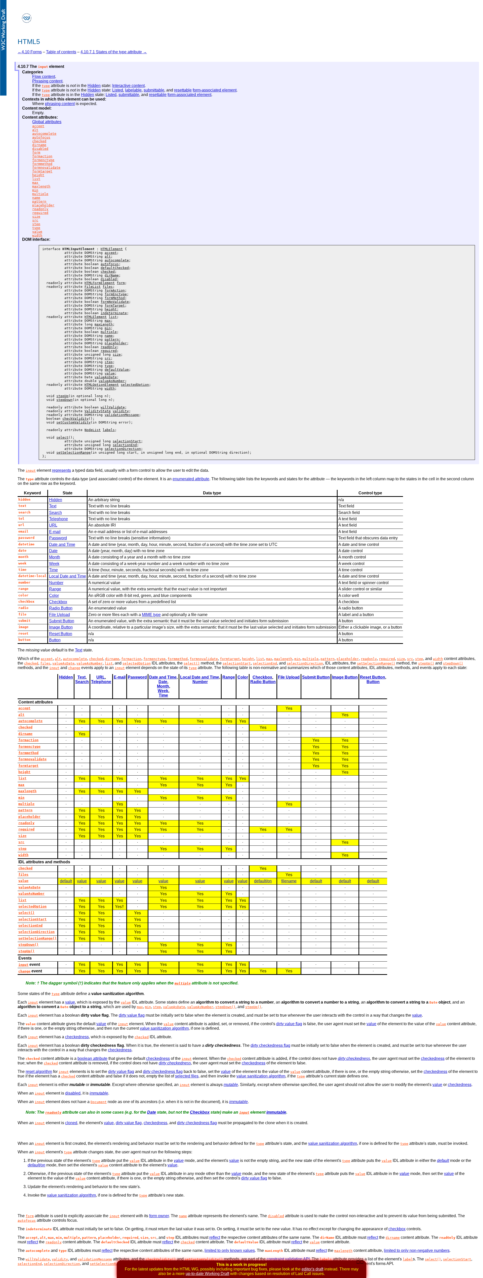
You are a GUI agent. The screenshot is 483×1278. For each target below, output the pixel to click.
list (36, 179)
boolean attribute (92, 1058)
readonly (40, 209)
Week (54, 563)
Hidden (94, 85)
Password (58, 538)
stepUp (62, 396)
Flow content (43, 76)
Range (55, 589)
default (66, 881)
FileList (93, 287)
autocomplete (44, 133)
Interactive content (128, 85)
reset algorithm (39, 1071)
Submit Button (61, 621)
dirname (39, 145)
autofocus (41, 137)
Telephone (58, 519)
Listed (117, 90)
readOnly (109, 347)
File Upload (59, 614)
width (37, 235)
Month (54, 557)
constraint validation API (288, 1259)
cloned (71, 1123)
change (74, 668)
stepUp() (426, 663)
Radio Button (60, 608)
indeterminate (114, 313)
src (35, 220)
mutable (231, 1084)
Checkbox (58, 602)
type (46, 86)
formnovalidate (46, 167)
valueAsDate (106, 377)
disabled (40, 149)
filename (289, 881)
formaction (42, 156)
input (31, 470)
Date (53, 551)
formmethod (42, 164)
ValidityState (98, 411)
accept (38, 126)
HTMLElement (112, 249)
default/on (263, 881)
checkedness (77, 1037)
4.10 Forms (32, 52)
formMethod (115, 298)
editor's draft (312, 1269)
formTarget (115, 305)
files (108, 287)
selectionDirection (123, 449)
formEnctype (116, 294)
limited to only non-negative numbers (417, 1250)
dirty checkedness (354, 1058)
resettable (183, 90)
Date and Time (62, 544)
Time (53, 570)
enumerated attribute (191, 479)
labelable (133, 90)
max (35, 182)
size (36, 216)
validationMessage (122, 415)
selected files (186, 1076)
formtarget (42, 171)
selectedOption (135, 385)
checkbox (397, 1229)
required (40, 213)
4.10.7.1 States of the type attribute (111, 52)
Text (52, 506)
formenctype (43, 160)
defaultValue (117, 369)
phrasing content (60, 104)
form (36, 152)
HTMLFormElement (100, 283)
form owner (159, 1216)
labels (109, 430)
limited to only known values (230, 1250)
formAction (115, 290)
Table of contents (61, 52)
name (36, 198)
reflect (214, 1237)
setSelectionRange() (376, 663)
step (36, 224)
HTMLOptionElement (102, 385)
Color (54, 595)
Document (99, 1102)
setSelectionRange (73, 452)
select (62, 437)
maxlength (41, 186)
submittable (154, 90)
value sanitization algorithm (164, 1028)
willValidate (113, 407)
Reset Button (60, 634)
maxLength (104, 324)
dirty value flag (132, 1015)
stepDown (64, 400)
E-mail (55, 532)
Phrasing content (47, 81)
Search (55, 512)
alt (35, 130)
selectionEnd (125, 445)
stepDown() (453, 663)
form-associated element (214, 90)
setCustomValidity (73, 422)
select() (192, 663)
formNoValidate (115, 302)
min (35, 190)
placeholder (43, 205)
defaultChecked (115, 268)
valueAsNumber (112, 381)
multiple (40, 194)
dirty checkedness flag (270, 1045)
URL (53, 525)
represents (61, 470)
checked (39, 141)
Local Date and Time (67, 576)
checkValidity (75, 418)
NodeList (93, 430)
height (38, 175)
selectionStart (127, 441)
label (408, 1259)
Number (56, 583)
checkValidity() (161, 1259)
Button (55, 640)
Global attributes (46, 122)
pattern (39, 201)
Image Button (61, 627)
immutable (99, 1093)
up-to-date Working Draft (207, 1273)
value (37, 231)
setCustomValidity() (204, 1259)
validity (121, 411)
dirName (112, 275)
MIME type (151, 614)
